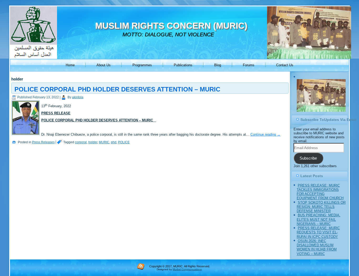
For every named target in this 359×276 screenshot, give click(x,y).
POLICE (124, 142)
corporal (81, 142)
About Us (103, 65)
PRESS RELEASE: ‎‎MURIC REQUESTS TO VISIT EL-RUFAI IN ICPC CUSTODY (318, 249)
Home (70, 65)
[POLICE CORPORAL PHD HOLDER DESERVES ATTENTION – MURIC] (26, 135)
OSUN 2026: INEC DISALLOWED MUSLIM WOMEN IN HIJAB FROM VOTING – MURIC (317, 264)
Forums (248, 65)
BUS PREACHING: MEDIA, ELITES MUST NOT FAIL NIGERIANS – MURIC (318, 236)
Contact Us (284, 65)
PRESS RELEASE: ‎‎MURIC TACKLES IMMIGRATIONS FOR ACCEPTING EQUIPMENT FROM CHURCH (320, 208)
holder (92, 142)
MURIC (104, 142)
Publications (183, 65)
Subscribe (308, 175)
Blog (217, 65)
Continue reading (265, 134)
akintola (77, 97)
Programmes (142, 65)
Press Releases (43, 142)
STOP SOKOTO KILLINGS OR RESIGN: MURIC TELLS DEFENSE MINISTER (321, 223)
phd (113, 142)
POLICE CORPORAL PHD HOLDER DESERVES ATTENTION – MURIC (117, 89)
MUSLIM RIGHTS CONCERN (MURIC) (171, 25)
